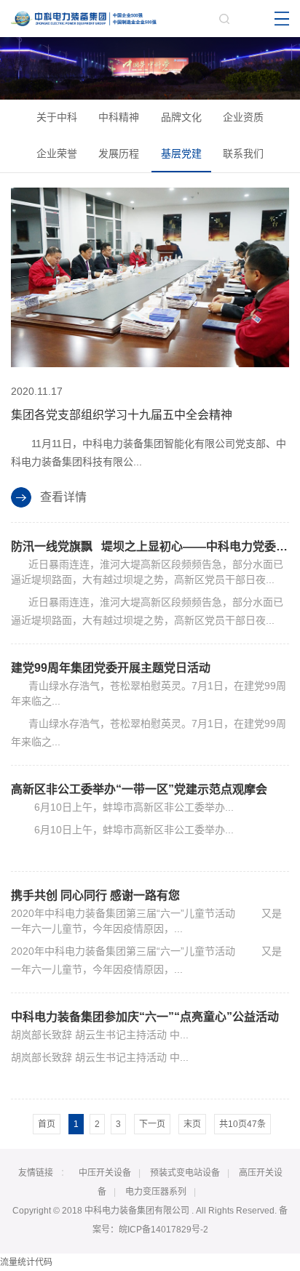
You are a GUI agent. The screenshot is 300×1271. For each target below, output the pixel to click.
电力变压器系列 (155, 1192)
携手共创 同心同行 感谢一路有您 (95, 895)
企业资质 (243, 117)
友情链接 (35, 1173)
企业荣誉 (56, 153)
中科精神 (118, 117)
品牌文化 (181, 117)
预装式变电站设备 (185, 1173)
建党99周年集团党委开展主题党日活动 (110, 668)
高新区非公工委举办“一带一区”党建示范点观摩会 (139, 789)
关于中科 (56, 117)
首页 (46, 1124)
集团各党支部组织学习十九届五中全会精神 (121, 415)
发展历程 (118, 153)
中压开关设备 (105, 1173)
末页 (192, 1124)
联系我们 (243, 153)
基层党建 (181, 153)
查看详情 (63, 497)
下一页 (152, 1124)
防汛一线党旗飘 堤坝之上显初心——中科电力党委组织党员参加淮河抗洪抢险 (150, 546)
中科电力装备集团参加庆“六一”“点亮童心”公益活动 (145, 1017)
